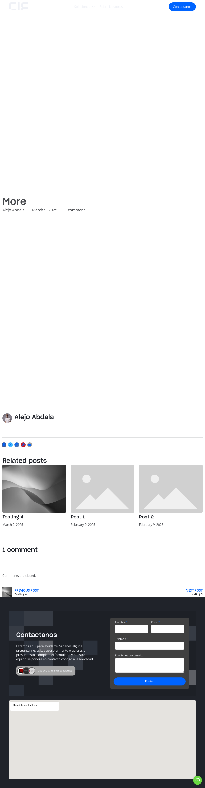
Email (154, 622)
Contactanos (182, 6)
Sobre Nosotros (111, 6)
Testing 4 (13, 517)
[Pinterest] (23, 444)
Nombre (120, 622)
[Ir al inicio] (18, 6)
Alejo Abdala (34, 417)
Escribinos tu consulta (129, 655)
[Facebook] (4, 444)
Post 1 (78, 517)
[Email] (29, 444)
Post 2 (146, 517)
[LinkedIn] (16, 444)
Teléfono (120, 639)
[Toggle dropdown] (93, 6)
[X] (10, 444)
